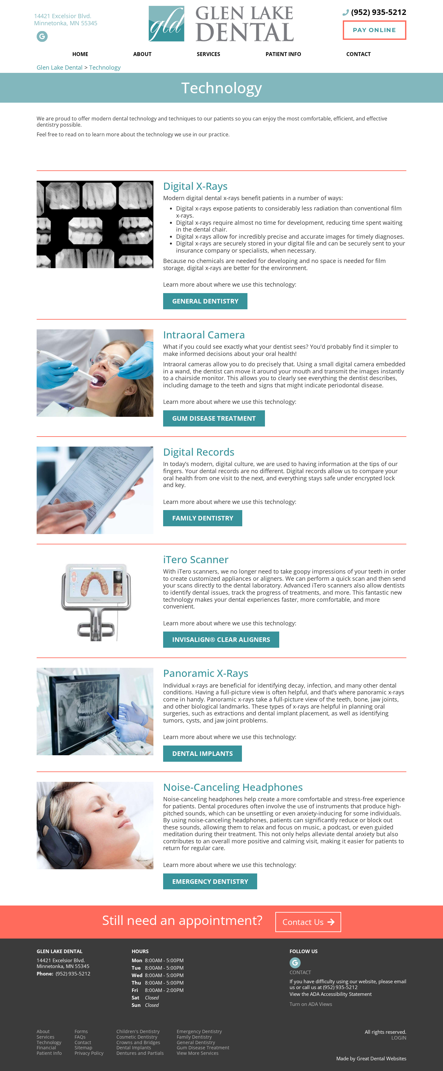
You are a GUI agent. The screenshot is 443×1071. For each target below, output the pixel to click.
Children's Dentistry (138, 1031)
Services (208, 54)
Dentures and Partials (140, 1053)
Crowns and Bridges (138, 1042)
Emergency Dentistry (199, 1031)
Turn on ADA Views (311, 1004)
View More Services (198, 1053)
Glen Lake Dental (60, 67)
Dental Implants (133, 1048)
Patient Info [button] (283, 54)
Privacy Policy (89, 1053)
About (43, 1031)
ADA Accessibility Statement (341, 994)
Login (398, 1037)
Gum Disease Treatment (203, 1048)
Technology (105, 67)
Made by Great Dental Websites (371, 1058)
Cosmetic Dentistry (136, 1037)
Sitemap (83, 1048)
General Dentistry (196, 1042)
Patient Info (49, 1053)
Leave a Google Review (42, 36)
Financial (46, 1048)
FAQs (80, 1037)
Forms (81, 1031)
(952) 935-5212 (378, 11)
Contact (358, 54)
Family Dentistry (194, 1037)
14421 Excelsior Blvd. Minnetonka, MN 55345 (65, 19)
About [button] (142, 54)
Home (80, 54)
